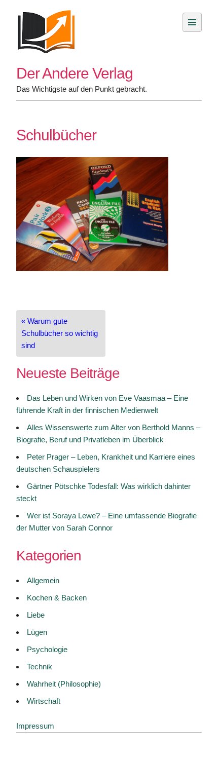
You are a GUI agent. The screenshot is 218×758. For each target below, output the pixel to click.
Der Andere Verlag (74, 73)
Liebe (36, 615)
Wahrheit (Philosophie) (64, 683)
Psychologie (47, 649)
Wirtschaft (43, 701)
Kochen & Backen (57, 597)
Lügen (37, 632)
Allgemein (43, 580)
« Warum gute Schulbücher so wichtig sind (59, 333)
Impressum (35, 726)
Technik (39, 666)
